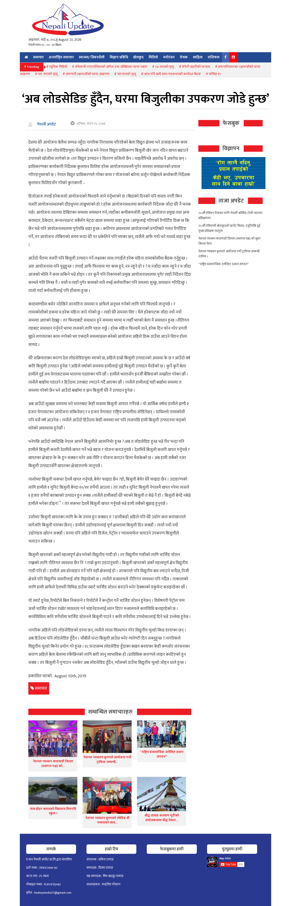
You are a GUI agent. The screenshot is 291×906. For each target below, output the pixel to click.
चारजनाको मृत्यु (126, 74)
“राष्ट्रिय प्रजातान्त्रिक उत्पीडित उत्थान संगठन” (161, 754)
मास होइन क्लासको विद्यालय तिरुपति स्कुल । (53, 811)
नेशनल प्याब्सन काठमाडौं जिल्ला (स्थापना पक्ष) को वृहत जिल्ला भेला (229, 241)
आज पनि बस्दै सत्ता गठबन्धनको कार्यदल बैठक (172, 74)
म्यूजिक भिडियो (58, 67)
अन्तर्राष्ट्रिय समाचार (61, 57)
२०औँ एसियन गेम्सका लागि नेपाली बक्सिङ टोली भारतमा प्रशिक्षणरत (230, 215)
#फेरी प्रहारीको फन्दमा (196, 67)
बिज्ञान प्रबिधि (119, 57)
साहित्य (198, 57)
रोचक (184, 57)
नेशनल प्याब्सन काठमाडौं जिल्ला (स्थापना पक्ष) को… (53, 764)
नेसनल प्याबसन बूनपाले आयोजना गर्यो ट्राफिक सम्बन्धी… (107, 759)
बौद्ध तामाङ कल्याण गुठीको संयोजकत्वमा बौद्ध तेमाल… (162, 818)
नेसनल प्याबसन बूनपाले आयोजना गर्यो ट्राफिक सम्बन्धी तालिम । (229, 254)
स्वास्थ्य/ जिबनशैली (92, 57)
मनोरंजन (169, 57)
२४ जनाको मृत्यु (164, 67)
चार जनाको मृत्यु (48, 74)
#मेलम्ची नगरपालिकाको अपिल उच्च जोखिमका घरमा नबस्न (111, 67)
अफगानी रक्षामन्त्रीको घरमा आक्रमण (87, 74)
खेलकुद (138, 57)
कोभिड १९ (215, 74)
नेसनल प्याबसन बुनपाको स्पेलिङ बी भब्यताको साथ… (107, 820)
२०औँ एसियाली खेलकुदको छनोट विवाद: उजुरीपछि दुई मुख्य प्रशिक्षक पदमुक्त (229, 228)
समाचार (38, 57)
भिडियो (153, 57)
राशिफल (213, 57)
